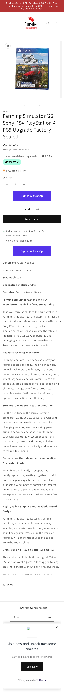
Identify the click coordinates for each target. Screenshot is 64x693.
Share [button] (10, 584)
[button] (7, 23)
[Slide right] (40, 105)
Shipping (6, 149)
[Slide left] (24, 105)
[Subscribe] (50, 617)
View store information (19, 240)
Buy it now (32, 219)
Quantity (7, 177)
